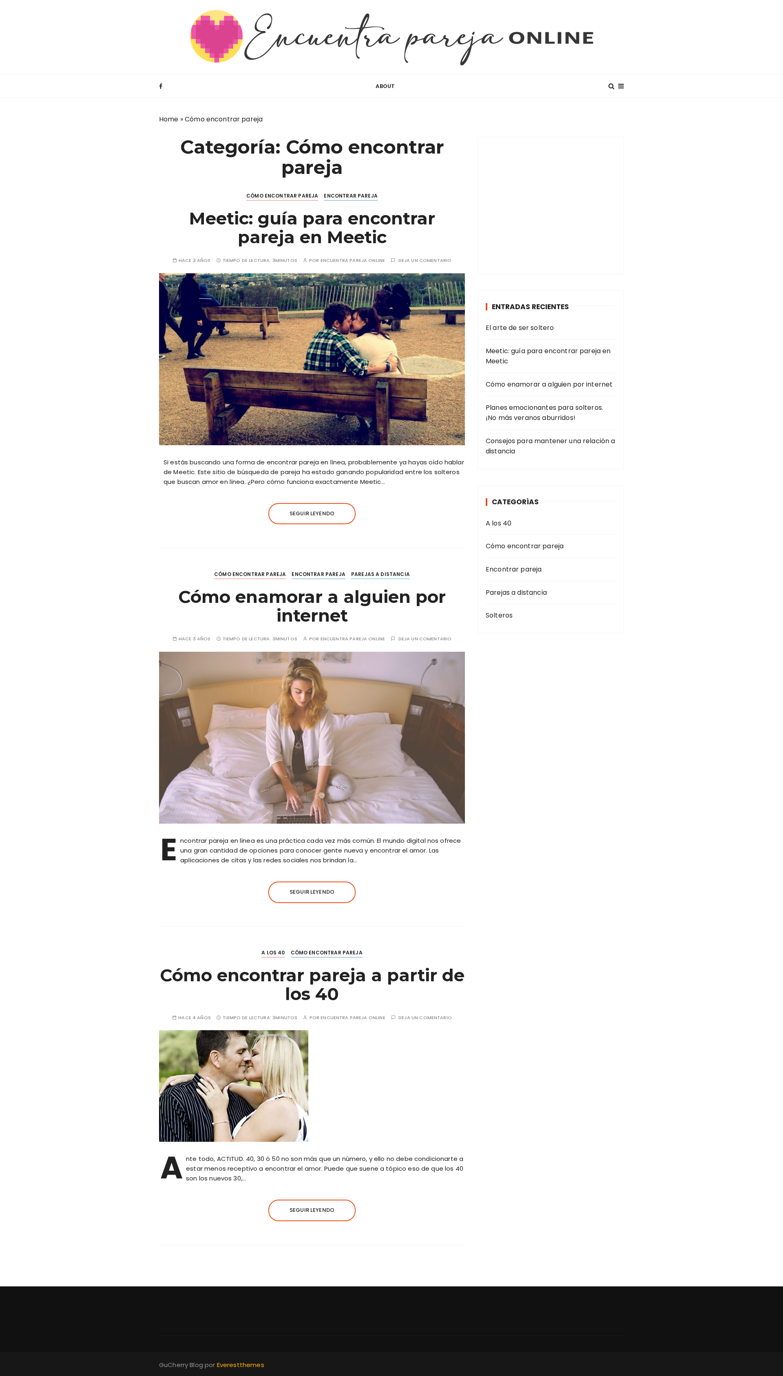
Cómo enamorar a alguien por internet (312, 606)
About (385, 86)
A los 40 (273, 952)
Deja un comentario (425, 260)
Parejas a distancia (380, 574)
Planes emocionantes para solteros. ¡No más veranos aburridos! (544, 413)
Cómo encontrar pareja (282, 195)
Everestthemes (240, 1365)
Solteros (499, 615)
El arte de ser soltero (520, 327)
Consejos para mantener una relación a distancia (550, 446)
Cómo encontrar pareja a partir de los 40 (312, 985)
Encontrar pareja (350, 195)
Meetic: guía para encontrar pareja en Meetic (312, 228)
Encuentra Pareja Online (353, 260)
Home (169, 119)
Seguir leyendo (312, 513)
